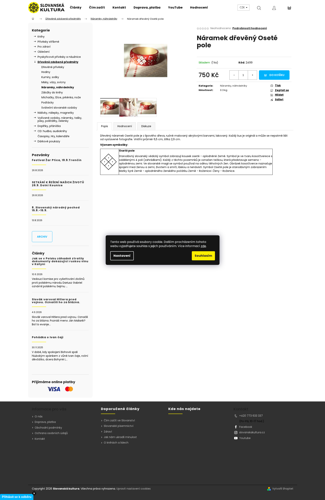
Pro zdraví (44, 47)
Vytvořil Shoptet (282, 489)
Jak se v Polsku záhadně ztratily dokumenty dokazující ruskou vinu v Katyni (60, 261)
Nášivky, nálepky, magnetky (56, 113)
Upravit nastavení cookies (133, 489)
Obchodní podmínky (48, 428)
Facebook (245, 427)
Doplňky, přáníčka (49, 126)
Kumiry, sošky (50, 77)
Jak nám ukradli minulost (120, 437)
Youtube (245, 438)
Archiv (42, 237)
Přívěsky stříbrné (48, 42)
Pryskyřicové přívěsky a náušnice (59, 57)
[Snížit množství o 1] (234, 75)
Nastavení (122, 256)
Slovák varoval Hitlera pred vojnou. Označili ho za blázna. (56, 301)
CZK (243, 7)
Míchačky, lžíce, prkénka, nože (61, 97)
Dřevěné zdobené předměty (58, 62)
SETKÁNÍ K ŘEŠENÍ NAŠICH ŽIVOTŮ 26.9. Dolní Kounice (58, 184)
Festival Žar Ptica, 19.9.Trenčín (57, 160)
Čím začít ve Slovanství (119, 420)
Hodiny (45, 72)
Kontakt (40, 439)
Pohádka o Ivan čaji (47, 337)
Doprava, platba (45, 422)
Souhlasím (203, 256)
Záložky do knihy (52, 92)
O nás (38, 416)
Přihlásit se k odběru (16, 496)
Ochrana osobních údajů (51, 433)
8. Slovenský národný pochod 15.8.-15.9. (56, 209)
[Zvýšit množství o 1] (252, 75)
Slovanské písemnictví (118, 426)
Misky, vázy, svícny (53, 82)
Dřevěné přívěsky (52, 67)
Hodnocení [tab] (124, 126)
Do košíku (276, 75)
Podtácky (47, 102)
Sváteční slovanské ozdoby (59, 108)
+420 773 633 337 (251, 416)
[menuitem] (75, 7)
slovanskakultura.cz (252, 432)
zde (203, 246)
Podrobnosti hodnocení (249, 28)
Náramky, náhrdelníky (57, 87)
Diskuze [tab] (146, 126)
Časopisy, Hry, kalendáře (53, 136)
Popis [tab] (104, 126)
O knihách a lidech (116, 442)
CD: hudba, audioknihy (52, 131)
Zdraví (108, 431)
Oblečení (44, 52)
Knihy (41, 36)
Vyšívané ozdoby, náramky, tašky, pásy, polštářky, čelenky (60, 119)
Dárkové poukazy (49, 141)
